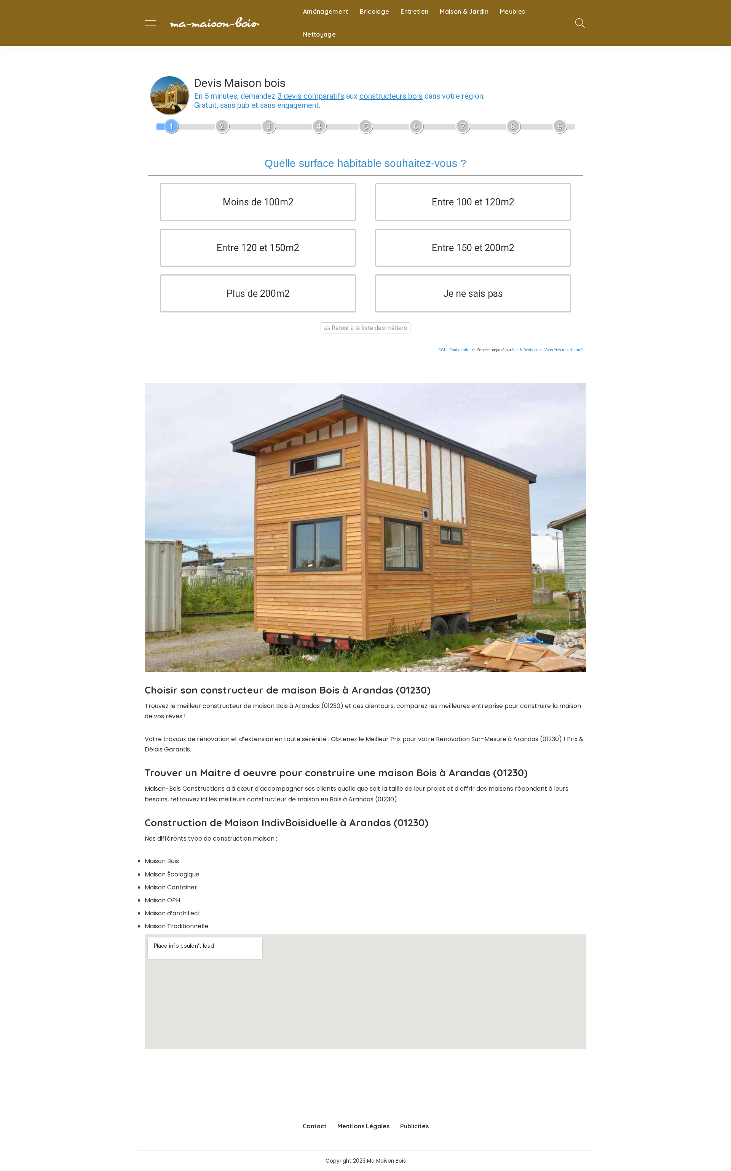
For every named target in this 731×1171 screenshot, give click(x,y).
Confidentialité (462, 350)
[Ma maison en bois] (230, 22)
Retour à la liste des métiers (368, 328)
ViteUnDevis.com (527, 350)
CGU (442, 350)
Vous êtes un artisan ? (563, 350)
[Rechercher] (580, 23)
